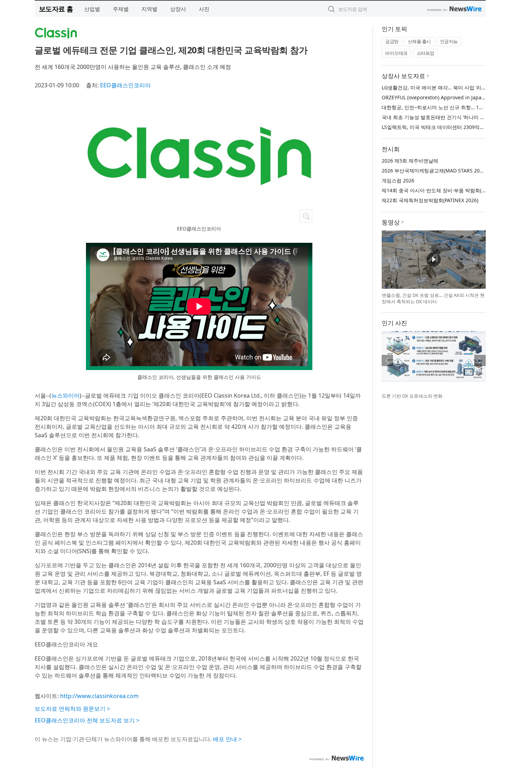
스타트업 (425, 53)
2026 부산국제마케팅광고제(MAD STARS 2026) (434, 170)
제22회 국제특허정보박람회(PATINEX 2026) (430, 200)
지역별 (149, 8)
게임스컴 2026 (398, 180)
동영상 (391, 222)
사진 (204, 8)
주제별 (121, 8)
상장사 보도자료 (403, 76)
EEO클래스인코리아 (125, 85)
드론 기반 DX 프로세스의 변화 (412, 396)
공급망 (392, 41)
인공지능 (449, 41)
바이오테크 (396, 53)
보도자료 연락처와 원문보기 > (72, 709)
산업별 (92, 8)
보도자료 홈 (56, 8)
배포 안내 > (227, 739)
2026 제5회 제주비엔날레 (410, 160)
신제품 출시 (419, 41)
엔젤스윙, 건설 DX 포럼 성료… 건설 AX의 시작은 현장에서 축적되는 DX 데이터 (433, 298)
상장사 (178, 8)
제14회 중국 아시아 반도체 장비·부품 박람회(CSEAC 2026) (446, 190)
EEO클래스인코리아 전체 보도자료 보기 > (87, 720)
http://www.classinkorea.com (99, 696)
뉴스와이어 (65, 395)
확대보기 (306, 216)
